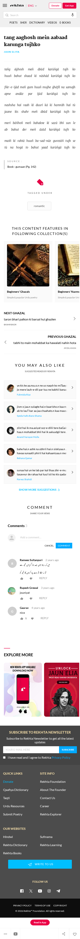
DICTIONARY (37, 22)
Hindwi (8, 836)
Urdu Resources (13, 806)
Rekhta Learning (51, 844)
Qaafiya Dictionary (15, 789)
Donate (55, 5)
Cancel (49, 545)
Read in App (40, 922)
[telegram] (58, 891)
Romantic (39, 206)
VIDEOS (52, 22)
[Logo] (16, 5)
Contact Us (47, 797)
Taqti (6, 797)
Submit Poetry (12, 814)
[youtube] (40, 891)
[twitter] (31, 891)
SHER (23, 22)
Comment (64, 545)
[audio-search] (73, 15)
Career (44, 806)
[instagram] (49, 891)
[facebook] (22, 891)
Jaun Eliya (12, 52)
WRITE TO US (44, 864)
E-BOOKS (65, 22)
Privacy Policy (61, 757)
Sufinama (46, 836)
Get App (69, 5)
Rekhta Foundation (53, 781)
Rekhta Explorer (51, 814)
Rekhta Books (12, 853)
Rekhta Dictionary (15, 844)
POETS (13, 22)
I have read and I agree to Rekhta (39, 757)
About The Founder (53, 789)
